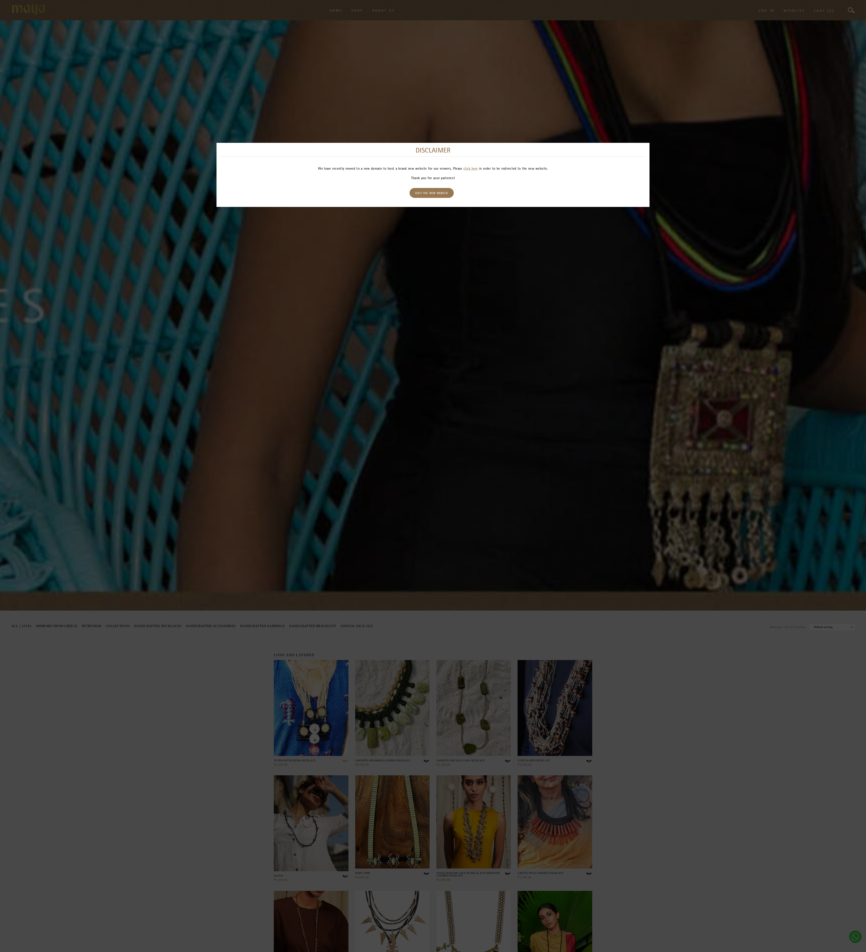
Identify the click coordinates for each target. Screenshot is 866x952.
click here (470, 168)
